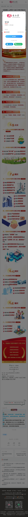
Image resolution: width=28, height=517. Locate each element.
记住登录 (8, 32)
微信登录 (19, 44)
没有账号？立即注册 (9, 25)
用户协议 (20, 47)
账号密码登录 (21, 32)
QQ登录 (10, 44)
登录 (15, 36)
